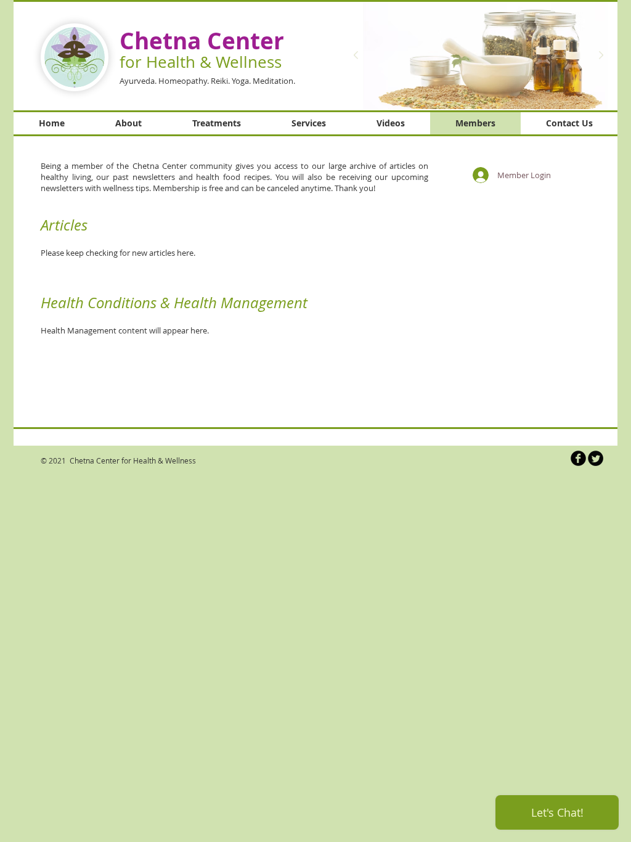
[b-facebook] (578, 458)
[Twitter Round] (595, 458)
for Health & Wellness (201, 62)
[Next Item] (600, 55)
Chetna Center (202, 41)
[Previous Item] (355, 55)
